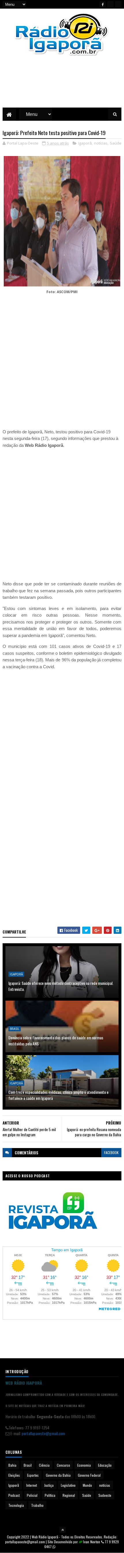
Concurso (63, 1465)
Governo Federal (89, 1475)
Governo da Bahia (58, 1475)
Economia (84, 1465)
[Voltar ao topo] (62, 1530)
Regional (69, 1495)
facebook (111, 1152)
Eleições (14, 1475)
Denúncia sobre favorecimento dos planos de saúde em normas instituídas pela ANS (55, 1040)
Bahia (12, 1465)
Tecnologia (16, 1505)
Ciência (44, 1465)
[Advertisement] (62, 86)
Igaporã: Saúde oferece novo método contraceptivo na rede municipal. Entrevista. (60, 986)
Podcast (14, 1495)
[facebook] (102, 4)
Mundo (87, 1485)
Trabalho (37, 1505)
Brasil (14, 1029)
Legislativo (68, 1485)
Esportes (33, 1475)
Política (50, 1495)
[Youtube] (110, 4)
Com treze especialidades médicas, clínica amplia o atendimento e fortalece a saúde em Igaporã (58, 1095)
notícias (101, 143)
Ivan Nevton (91, 1541)
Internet (31, 1485)
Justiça (49, 1485)
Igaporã (85, 143)
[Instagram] (118, 4)
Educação (105, 1465)
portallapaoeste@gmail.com (43, 1433)
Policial (32, 1495)
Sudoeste (104, 1495)
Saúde (115, 143)
